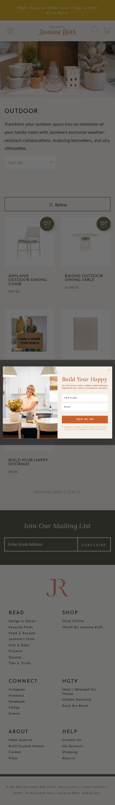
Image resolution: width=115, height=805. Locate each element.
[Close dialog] (108, 369)
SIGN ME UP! (85, 419)
